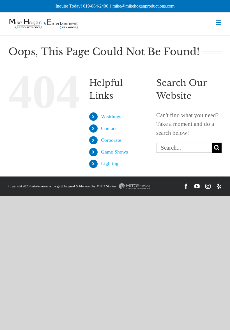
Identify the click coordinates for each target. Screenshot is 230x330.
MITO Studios (106, 186)
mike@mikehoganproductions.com (143, 6)
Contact (109, 128)
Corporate (111, 140)
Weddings (111, 116)
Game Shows (114, 152)
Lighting (109, 163)
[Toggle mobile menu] (219, 22)
